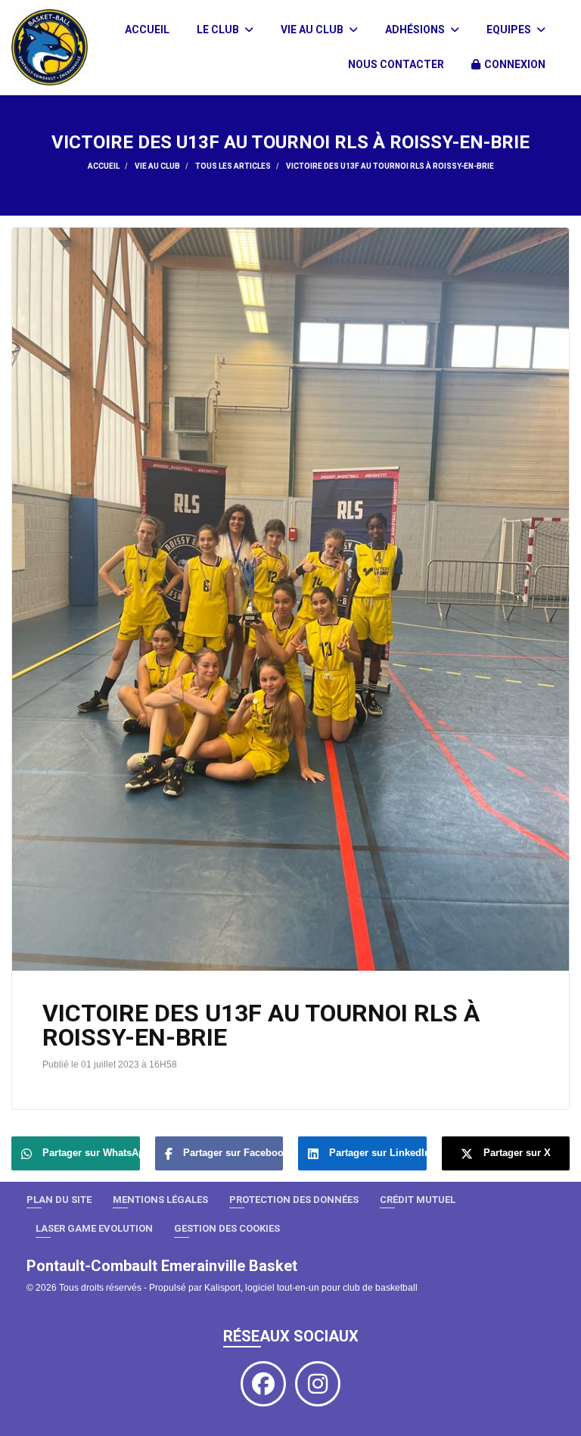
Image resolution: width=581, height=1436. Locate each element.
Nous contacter (396, 64)
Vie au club (313, 29)
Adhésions (416, 29)
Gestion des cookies (227, 1228)
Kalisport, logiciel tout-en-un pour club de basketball (311, 1287)
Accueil (147, 29)
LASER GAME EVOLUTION (94, 1228)
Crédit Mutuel (417, 1199)
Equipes (509, 29)
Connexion (514, 64)
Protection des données (294, 1199)
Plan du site (59, 1199)
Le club (219, 29)
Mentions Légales (160, 1199)
